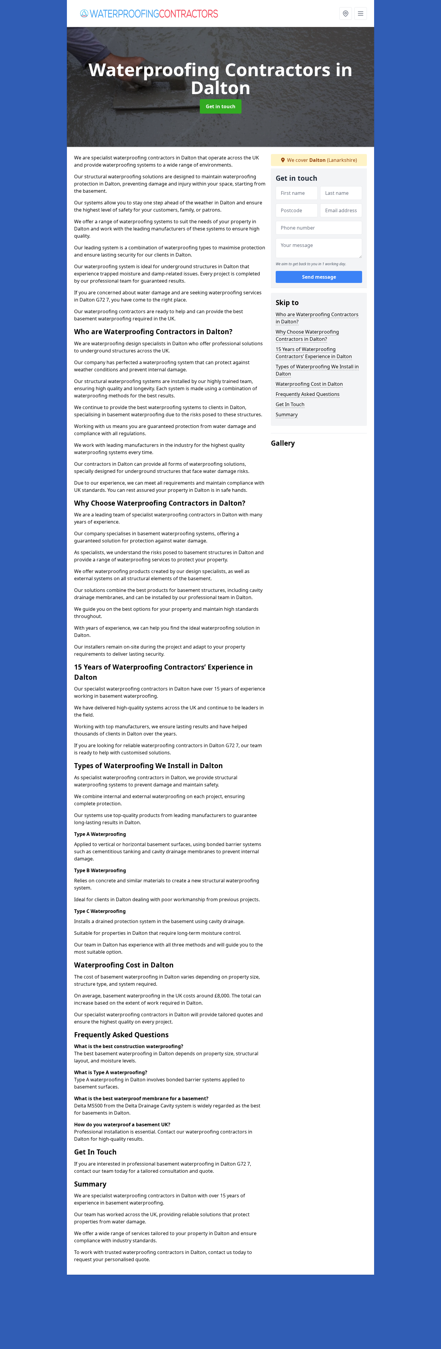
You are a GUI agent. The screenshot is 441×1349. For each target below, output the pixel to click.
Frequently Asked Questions (308, 394)
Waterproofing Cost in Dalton (309, 384)
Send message (319, 277)
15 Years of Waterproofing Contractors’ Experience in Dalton (314, 353)
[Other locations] (345, 13)
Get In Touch (290, 404)
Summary (287, 414)
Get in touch (221, 106)
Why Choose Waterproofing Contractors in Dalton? (307, 335)
